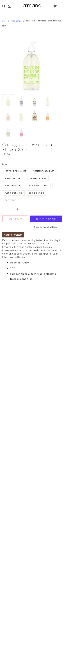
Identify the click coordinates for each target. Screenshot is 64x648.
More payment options (46, 227)
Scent (5, 164)
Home (4, 21)
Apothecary (16, 21)
